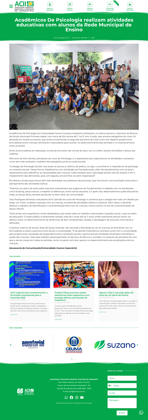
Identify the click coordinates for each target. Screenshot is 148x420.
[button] (11, 6)
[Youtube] (82, 397)
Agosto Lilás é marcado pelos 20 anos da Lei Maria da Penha (116, 293)
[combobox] (110, 385)
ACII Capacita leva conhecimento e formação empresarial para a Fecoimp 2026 (29, 295)
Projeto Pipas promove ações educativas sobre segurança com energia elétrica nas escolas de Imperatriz (72, 296)
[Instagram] (77, 397)
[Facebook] (71, 397)
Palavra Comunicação (83, 403)
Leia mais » (14, 314)
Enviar (122, 413)
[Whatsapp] (66, 397)
